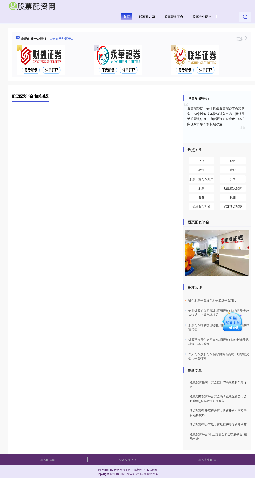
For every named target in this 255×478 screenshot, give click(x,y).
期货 (201, 170)
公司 (233, 179)
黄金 (233, 170)
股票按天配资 (233, 188)
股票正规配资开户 (201, 179)
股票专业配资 (202, 16)
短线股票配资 (201, 206)
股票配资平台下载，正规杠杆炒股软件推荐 (218, 424)
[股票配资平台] (32, 6)
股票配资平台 (173, 16)
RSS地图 (137, 470)
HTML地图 (150, 470)
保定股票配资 (233, 206)
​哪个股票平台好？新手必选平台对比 (212, 300)
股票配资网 (147, 16)
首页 (127, 16)
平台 (201, 161)
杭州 (233, 197)
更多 (240, 38)
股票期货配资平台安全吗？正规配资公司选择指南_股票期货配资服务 (218, 398)
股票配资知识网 (136, 474)
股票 (201, 188)
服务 (201, 197)
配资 (233, 161)
